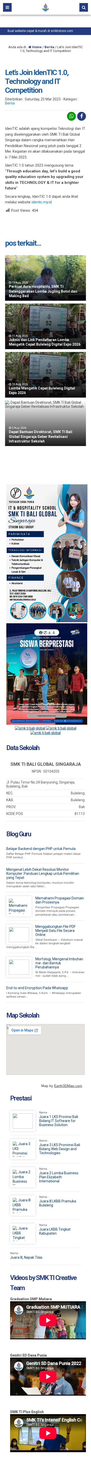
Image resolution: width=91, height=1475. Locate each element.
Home (36, 47)
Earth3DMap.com (68, 1086)
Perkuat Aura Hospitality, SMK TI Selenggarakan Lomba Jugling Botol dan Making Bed (43, 291)
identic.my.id (42, 202)
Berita (49, 47)
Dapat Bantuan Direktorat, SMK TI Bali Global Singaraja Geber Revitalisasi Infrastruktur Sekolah (40, 436)
